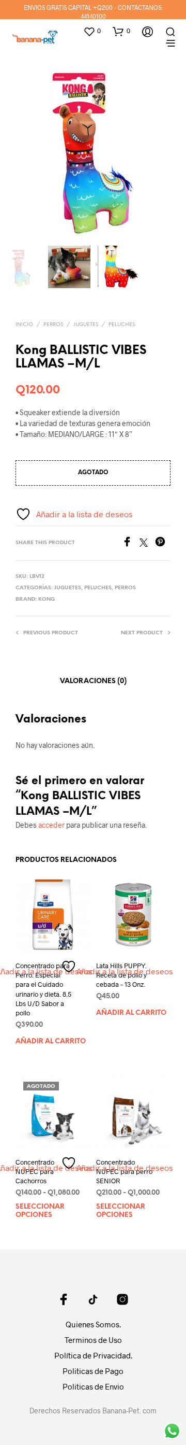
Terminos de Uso (93, 1339)
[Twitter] (147, 543)
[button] (92, 31)
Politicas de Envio (93, 1386)
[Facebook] (131, 543)
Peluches (122, 325)
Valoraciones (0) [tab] (93, 681)
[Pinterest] (163, 543)
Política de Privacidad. (93, 1355)
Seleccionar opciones (40, 1211)
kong (46, 599)
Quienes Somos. (93, 1324)
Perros (53, 325)
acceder (51, 824)
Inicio (24, 325)
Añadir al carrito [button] (51, 1041)
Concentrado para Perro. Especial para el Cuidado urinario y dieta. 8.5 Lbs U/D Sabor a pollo (43, 989)
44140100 (93, 16)
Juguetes (85, 325)
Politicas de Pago (93, 1371)
